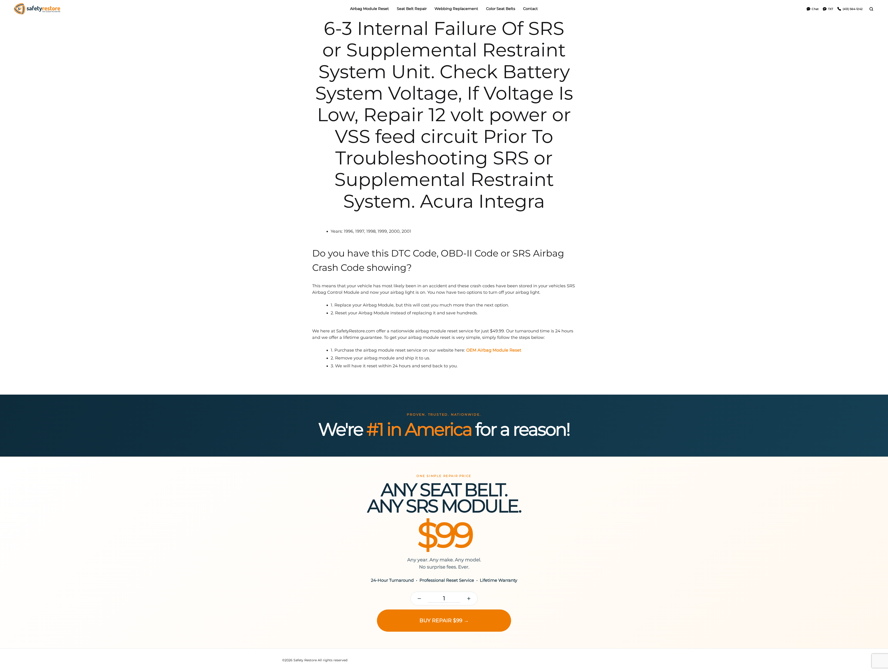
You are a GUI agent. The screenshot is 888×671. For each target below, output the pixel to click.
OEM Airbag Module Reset (493, 350)
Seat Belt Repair (412, 8)
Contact (530, 8)
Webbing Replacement (456, 8)
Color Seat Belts (500, 8)
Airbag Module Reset (369, 8)
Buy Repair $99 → (444, 620)
